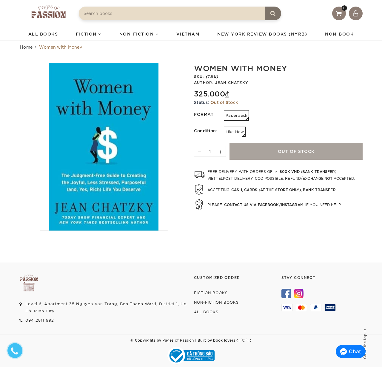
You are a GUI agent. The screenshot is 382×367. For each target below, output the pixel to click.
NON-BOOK (339, 33)
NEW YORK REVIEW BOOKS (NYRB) (262, 33)
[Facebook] (286, 292)
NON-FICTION (137, 33)
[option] (104, 147)
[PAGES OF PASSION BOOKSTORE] (49, 13)
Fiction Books (211, 292)
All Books (206, 311)
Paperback (236, 115)
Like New (235, 131)
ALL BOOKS (43, 33)
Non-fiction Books (216, 302)
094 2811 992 (39, 320)
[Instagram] (299, 292)
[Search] (273, 13)
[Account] (356, 13)
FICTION (87, 33)
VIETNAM (188, 33)
